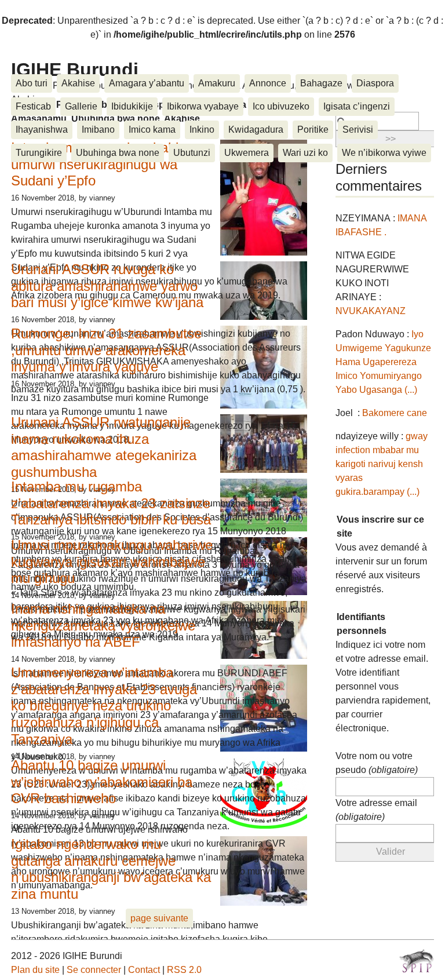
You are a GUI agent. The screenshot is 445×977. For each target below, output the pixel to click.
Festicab (33, 106)
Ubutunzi (191, 153)
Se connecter (94, 970)
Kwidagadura (255, 129)
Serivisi (357, 129)
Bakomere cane (394, 413)
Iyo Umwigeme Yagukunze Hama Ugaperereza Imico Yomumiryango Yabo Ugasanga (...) (383, 362)
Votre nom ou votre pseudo (376, 763)
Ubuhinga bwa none (117, 153)
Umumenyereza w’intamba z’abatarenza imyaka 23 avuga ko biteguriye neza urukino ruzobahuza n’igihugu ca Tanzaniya (104, 706)
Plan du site (35, 970)
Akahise (78, 83)
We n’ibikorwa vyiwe (384, 153)
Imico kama (152, 129)
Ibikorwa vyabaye (203, 106)
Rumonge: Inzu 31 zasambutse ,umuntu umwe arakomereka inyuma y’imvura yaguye (106, 350)
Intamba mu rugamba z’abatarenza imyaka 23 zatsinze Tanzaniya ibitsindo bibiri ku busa (111, 503)
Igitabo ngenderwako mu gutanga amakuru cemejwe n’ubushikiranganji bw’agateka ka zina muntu (111, 869)
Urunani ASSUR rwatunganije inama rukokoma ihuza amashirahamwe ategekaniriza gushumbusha (103, 447)
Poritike (313, 129)
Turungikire (39, 153)
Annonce (267, 83)
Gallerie (81, 106)
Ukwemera (246, 153)
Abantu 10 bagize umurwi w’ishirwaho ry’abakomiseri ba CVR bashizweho (101, 782)
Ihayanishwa (42, 129)
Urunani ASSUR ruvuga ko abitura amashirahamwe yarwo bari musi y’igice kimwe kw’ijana (107, 286)
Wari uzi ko (305, 153)
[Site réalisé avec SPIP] (416, 960)
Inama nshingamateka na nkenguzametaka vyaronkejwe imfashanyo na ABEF (103, 625)
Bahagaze (321, 83)
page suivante (159, 918)
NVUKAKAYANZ (370, 311)
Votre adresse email (376, 810)
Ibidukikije (132, 106)
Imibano (98, 129)
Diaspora (375, 83)
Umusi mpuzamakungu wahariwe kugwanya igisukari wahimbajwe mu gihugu (112, 561)
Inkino (201, 129)
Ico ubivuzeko (281, 106)
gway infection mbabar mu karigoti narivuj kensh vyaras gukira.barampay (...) (381, 464)
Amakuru (216, 83)
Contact (144, 970)
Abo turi (32, 83)
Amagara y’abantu (146, 83)
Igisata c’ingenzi (356, 106)
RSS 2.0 (184, 970)
